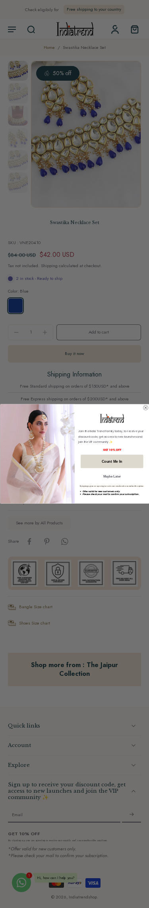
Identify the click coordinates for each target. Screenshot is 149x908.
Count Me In (111, 462)
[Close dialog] (145, 407)
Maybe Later (111, 476)
